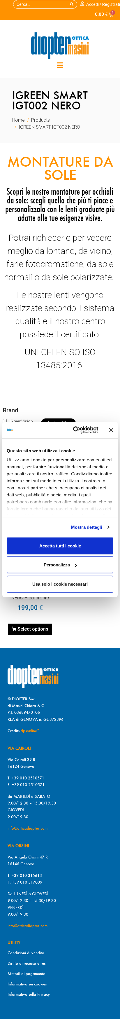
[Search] (71, 4)
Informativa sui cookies (27, 984)
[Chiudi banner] (111, 430)
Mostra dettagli (86, 527)
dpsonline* (30, 730)
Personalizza (57, 564)
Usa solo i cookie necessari (60, 583)
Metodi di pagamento (26, 973)
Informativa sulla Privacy (29, 994)
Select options (32, 629)
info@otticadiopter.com (27, 828)
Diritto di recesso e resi (27, 963)
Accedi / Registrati (103, 4)
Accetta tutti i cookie (60, 545)
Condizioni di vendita (26, 952)
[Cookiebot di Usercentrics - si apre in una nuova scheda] (74, 430)
